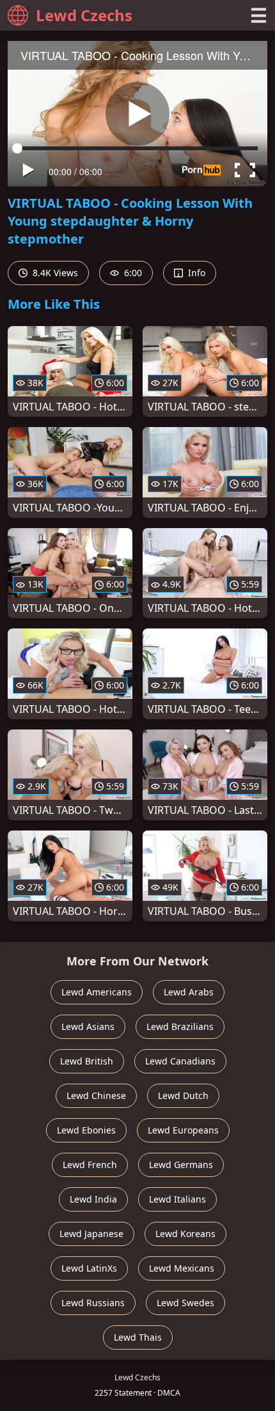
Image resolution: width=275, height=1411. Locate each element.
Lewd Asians (87, 1026)
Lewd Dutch (183, 1095)
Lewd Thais (138, 1337)
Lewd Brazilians (180, 1026)
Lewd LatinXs (89, 1268)
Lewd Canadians (180, 1061)
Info (195, 273)
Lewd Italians (177, 1199)
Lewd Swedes (185, 1303)
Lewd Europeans (183, 1130)
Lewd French (90, 1164)
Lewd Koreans (185, 1234)
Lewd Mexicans (181, 1268)
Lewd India (93, 1199)
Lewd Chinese (96, 1095)
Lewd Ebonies (86, 1130)
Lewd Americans (96, 992)
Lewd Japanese (91, 1234)
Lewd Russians (93, 1303)
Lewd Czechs (84, 15)
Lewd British (86, 1061)
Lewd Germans (181, 1164)
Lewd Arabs (189, 992)
